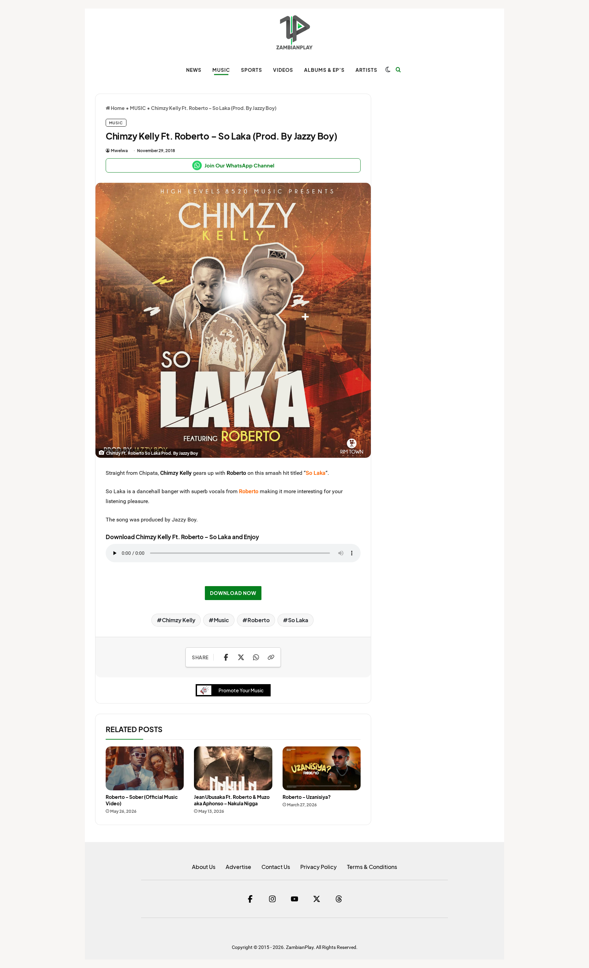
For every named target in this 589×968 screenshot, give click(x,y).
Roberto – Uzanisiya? (307, 797)
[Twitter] (316, 898)
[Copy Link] (271, 657)
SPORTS (251, 70)
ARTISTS (366, 70)
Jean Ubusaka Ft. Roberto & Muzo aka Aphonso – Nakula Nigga (232, 800)
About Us (203, 866)
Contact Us (275, 866)
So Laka (298, 620)
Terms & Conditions (372, 866)
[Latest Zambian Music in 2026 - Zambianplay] (294, 32)
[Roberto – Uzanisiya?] (322, 768)
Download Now (233, 593)
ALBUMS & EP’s (324, 70)
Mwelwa (119, 150)
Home (117, 108)
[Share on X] (241, 657)
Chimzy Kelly (176, 473)
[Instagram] (272, 898)
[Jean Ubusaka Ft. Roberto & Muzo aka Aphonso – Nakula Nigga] (233, 768)
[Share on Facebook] (226, 657)
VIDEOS (283, 70)
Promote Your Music (240, 690)
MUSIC (221, 70)
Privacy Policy (318, 866)
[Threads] (338, 898)
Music (221, 620)
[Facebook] (250, 898)
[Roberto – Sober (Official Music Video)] (145, 768)
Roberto (236, 473)
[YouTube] (294, 898)
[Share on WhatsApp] (256, 657)
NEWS (193, 70)
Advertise (238, 866)
